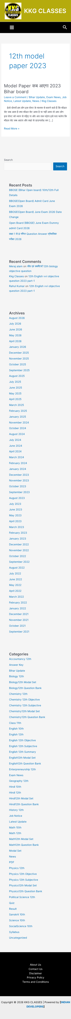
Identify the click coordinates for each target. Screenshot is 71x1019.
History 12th (16, 809)
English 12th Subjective (23, 746)
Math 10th (15, 827)
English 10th (16, 728)
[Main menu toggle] (12, 27)
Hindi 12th (15, 792)
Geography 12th (18, 780)
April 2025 (15, 399)
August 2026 (17, 317)
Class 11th (15, 722)
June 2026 (15, 329)
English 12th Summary (22, 751)
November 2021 (18, 619)
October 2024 (17, 428)
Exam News (53, 97)
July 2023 (15, 503)
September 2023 (19, 492)
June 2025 (15, 387)
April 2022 (15, 590)
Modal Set (15, 850)
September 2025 (19, 370)
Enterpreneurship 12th (22, 769)
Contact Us (35, 969)
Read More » (11, 128)
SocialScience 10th (20, 926)
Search (8, 159)
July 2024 (15, 439)
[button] (65, 27)
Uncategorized (18, 937)
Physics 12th (16, 868)
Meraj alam (16, 266)
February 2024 (18, 463)
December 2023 (19, 474)
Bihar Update (37, 97)
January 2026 (17, 346)
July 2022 (15, 573)
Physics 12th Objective (23, 873)
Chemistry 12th (18, 693)
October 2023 (17, 486)
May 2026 (15, 335)
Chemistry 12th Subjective (25, 705)
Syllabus (14, 932)
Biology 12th (16, 676)
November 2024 (19, 422)
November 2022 (19, 550)
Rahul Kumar (17, 286)
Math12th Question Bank (24, 844)
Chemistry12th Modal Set (24, 711)
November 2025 (19, 358)
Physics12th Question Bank (25, 891)
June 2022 (15, 579)
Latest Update (22, 100)
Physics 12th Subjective (23, 879)
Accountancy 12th (20, 658)
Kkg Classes (16, 276)
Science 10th (17, 920)
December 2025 (19, 352)
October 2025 (17, 364)
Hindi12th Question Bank (24, 804)
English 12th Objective (22, 740)
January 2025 (17, 416)
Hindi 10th (15, 786)
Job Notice (15, 815)
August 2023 (17, 497)
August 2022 (17, 567)
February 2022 (18, 602)
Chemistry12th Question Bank (27, 717)
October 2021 (17, 625)
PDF (11, 862)
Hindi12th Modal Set (21, 798)
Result (13, 908)
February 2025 (18, 410)
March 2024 (16, 457)
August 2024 (17, 434)
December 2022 (19, 544)
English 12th (16, 734)
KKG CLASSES (45, 11)
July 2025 (15, 381)
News (35, 100)
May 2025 (15, 393)
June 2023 (15, 509)
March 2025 (16, 404)
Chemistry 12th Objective (24, 699)
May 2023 (15, 515)
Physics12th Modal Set (23, 885)
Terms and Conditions (35, 981)
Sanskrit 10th (17, 914)
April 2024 (15, 451)
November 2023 (19, 480)
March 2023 (16, 527)
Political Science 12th (22, 897)
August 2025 (17, 375)
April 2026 (15, 341)
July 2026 (15, 323)
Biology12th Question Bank (25, 688)
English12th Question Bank (25, 763)
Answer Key (16, 664)
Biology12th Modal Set (22, 682)
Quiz (11, 902)
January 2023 (17, 538)
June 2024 (15, 445)
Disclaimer (35, 973)
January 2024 (17, 468)
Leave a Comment (15, 97)
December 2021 (18, 614)
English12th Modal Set (22, 757)
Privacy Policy (35, 977)
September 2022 (19, 561)
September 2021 (19, 631)
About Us (35, 964)
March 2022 (16, 596)
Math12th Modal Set (21, 838)
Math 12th (15, 833)
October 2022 (17, 556)
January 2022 (17, 608)
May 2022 (15, 584)
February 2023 (18, 532)
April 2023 (15, 521)
